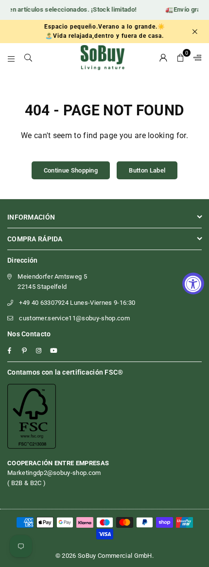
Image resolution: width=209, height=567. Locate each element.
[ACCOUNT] (163, 57)
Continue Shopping (71, 170)
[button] (180, 57)
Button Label (147, 170)
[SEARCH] (28, 57)
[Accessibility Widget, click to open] (193, 284)
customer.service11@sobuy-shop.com (74, 318)
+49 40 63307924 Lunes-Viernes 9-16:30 (77, 302)
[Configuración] (195, 57)
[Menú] (11, 57)
